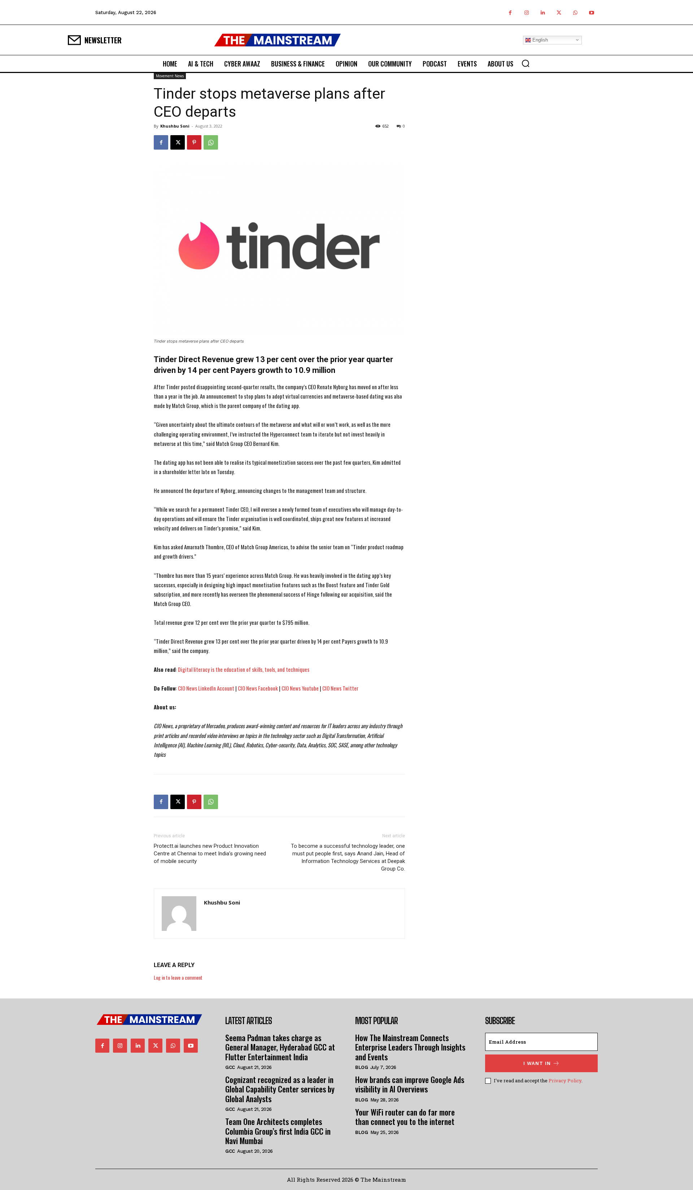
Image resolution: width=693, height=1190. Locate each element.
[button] (525, 63)
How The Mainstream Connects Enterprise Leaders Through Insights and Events (410, 1047)
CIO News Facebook (258, 688)
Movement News (170, 75)
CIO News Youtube (300, 688)
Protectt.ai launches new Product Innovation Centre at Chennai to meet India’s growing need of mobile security (210, 853)
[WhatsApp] (575, 12)
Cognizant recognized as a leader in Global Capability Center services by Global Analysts (280, 1089)
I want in (537, 1063)
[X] (559, 12)
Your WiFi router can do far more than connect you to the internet (405, 1116)
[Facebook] (510, 12)
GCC (230, 1067)
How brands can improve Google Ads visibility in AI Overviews (409, 1084)
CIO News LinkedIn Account (206, 688)
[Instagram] (526, 12)
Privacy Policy (565, 1080)
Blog (361, 1067)
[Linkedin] (542, 12)
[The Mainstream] (277, 40)
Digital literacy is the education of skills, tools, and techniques (243, 669)
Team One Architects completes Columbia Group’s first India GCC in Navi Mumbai (278, 1131)
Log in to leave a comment (178, 977)
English (539, 39)
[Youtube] (591, 12)
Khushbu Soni (174, 126)
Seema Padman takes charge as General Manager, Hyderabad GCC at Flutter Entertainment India (280, 1047)
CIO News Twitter (340, 688)
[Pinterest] (194, 142)
